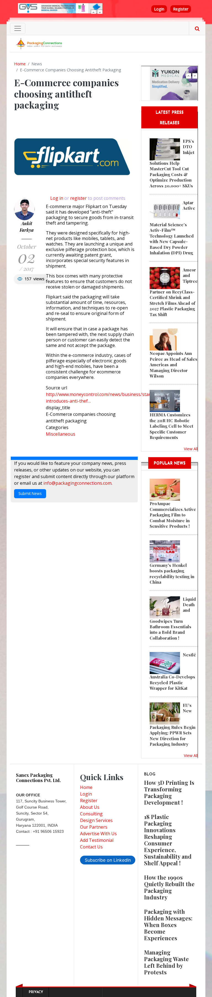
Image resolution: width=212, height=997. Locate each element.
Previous (93, 12)
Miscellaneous (60, 434)
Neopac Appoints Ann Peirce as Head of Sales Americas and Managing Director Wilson (173, 365)
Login (159, 9)
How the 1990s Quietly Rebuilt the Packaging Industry (169, 887)
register (78, 198)
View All (191, 448)
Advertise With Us (98, 834)
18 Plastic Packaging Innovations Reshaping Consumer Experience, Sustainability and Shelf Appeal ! (168, 840)
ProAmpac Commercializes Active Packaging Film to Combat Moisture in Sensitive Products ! (173, 515)
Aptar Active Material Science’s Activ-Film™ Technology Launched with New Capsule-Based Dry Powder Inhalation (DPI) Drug (172, 227)
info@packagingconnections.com (77, 483)
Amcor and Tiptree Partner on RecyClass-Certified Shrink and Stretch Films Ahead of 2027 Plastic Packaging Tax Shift (174, 292)
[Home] (39, 43)
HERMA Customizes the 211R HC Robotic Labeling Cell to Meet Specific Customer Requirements (171, 426)
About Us (89, 807)
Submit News (30, 493)
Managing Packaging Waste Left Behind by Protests (166, 962)
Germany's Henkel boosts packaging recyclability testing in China (172, 573)
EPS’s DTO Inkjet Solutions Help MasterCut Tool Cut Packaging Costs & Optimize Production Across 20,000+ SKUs (172, 163)
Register (180, 9)
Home (20, 63)
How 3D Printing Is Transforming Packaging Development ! (169, 792)
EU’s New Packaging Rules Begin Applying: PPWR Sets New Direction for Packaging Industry (172, 724)
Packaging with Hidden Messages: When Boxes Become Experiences (168, 925)
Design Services (96, 820)
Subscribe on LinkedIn (108, 860)
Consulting (91, 814)
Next (100, 12)
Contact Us (91, 847)
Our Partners (93, 827)
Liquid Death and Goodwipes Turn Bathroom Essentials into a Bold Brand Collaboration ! (173, 618)
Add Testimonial (96, 840)
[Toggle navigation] (17, 28)
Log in (56, 198)
